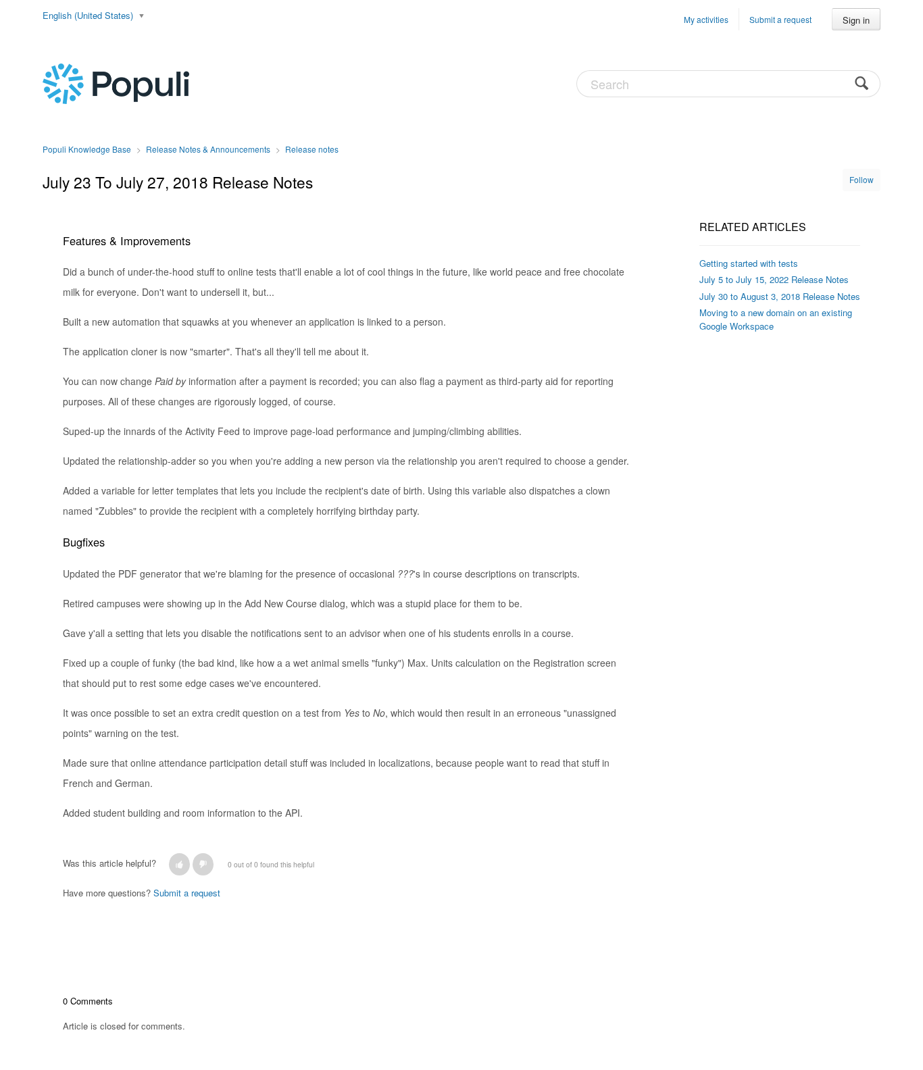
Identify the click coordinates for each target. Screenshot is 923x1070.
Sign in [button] (856, 20)
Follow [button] (861, 179)
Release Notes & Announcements (208, 149)
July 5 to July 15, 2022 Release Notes (774, 279)
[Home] (116, 82)
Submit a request (780, 19)
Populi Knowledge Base (87, 149)
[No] (203, 864)
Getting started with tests (748, 263)
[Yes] (179, 864)
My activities (706, 19)
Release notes (312, 149)
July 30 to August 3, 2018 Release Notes (779, 296)
